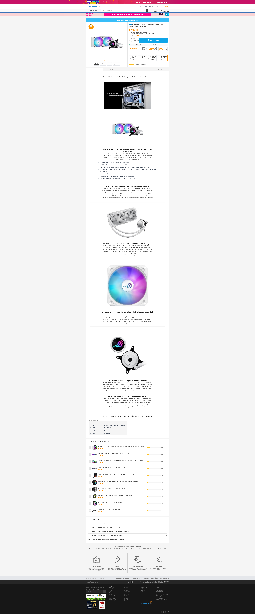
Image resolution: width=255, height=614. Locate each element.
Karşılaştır (133, 38)
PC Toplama (151, 6)
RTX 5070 (126, 595)
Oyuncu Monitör (112, 599)
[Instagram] (163, 612)
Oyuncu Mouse (112, 598)
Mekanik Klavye (112, 595)
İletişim (157, 587)
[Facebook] (161, 612)
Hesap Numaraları (160, 592)
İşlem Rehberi (159, 596)
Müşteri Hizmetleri (144, 587)
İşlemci (110, 592)
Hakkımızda (158, 588)
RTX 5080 (126, 598)
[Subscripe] (104, 591)
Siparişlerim (158, 6)
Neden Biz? (160, 70)
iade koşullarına (137, 569)
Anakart (110, 591)
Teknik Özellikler (111, 70)
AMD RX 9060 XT (128, 591)
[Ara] (147, 10)
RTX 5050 (126, 587)
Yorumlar (144, 70)
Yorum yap (143, 64)
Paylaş (132, 41)
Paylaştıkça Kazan (144, 6)
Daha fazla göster (112, 600)
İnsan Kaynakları (159, 590)
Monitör (110, 590)
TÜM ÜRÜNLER (90, 10)
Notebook (111, 588)
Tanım (94, 70)
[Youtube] (166, 612)
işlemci (120, 153)
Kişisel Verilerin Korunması (162, 594)
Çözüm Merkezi (165, 6)
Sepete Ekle (154, 40)
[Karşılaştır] (165, 447)
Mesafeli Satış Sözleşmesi (161, 599)
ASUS (130, 24)
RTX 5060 (126, 588)
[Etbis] (102, 605)
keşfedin (98, 570)
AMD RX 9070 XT (128, 592)
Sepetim (142, 591)
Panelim (142, 588)
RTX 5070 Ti (126, 596)
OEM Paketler (112, 587)
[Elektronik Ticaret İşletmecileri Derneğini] (160, 582)
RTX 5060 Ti (126, 590)
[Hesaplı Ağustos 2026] (127, 2)
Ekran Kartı (111, 594)
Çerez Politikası (159, 598)
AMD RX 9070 (127, 594)
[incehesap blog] (146, 599)
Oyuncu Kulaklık (112, 596)
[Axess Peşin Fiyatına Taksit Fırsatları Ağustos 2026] (127, 14)
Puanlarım (142, 590)
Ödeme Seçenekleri (127, 70)
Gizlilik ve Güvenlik (160, 591)
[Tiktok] (168, 612)
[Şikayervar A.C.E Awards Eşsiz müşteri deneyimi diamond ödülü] (92, 605)
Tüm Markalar (159, 595)
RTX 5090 (126, 599)
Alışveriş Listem (143, 592)
